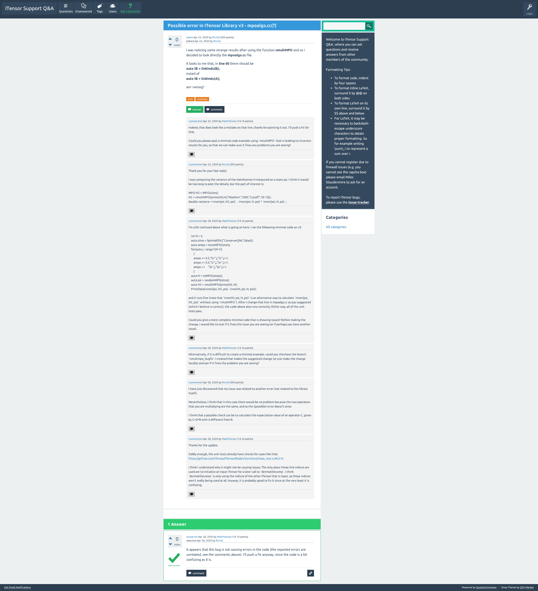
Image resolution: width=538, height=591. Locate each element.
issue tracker (358, 202)
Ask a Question (130, 11)
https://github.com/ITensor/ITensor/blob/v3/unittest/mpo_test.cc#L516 (236, 458)
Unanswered (83, 11)
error (190, 99)
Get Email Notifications (17, 587)
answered (192, 536)
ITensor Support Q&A (29, 8)
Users (112, 11)
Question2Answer (486, 587)
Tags (100, 11)
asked (189, 37)
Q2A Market (527, 587)
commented (195, 121)
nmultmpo (202, 99)
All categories (336, 227)
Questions (66, 11)
